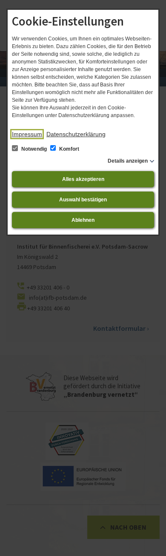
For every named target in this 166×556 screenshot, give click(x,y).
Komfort (68, 149)
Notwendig (34, 149)
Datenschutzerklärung (76, 134)
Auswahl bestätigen (83, 200)
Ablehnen (83, 220)
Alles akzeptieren (83, 179)
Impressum (27, 134)
